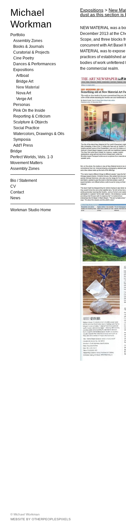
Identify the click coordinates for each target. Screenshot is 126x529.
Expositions (23, 69)
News (15, 198)
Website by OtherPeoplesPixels (40, 519)
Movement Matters (26, 163)
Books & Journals (28, 46)
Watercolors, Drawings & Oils (38, 133)
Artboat (22, 75)
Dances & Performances (34, 64)
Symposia (22, 139)
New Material (27, 87)
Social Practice (26, 128)
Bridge (16, 151)
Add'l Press (23, 145)
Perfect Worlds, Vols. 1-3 (31, 157)
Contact (17, 192)
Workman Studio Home (30, 210)
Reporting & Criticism (31, 116)
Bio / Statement (23, 180)
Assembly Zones (27, 40)
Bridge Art (24, 81)
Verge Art (24, 99)
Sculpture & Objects (30, 122)
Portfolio (17, 35)
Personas (21, 104)
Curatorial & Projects (31, 52)
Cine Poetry (23, 58)
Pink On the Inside (29, 110)
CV (13, 186)
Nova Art (23, 93)
